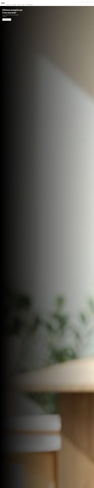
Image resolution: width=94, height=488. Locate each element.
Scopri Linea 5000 (6, 17)
